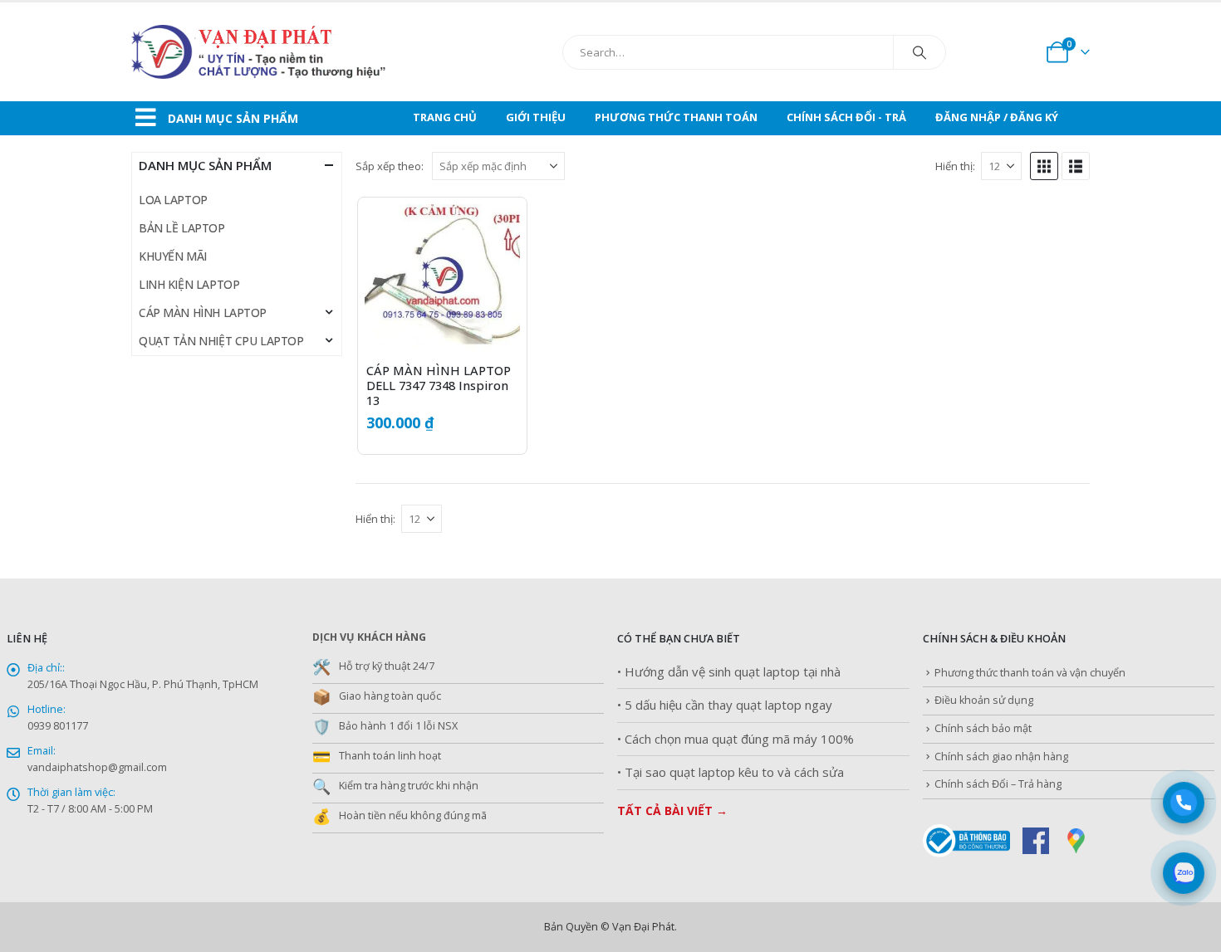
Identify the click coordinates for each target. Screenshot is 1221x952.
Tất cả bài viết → (672, 810)
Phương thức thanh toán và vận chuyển (1029, 673)
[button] (1044, 166)
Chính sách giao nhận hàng (1001, 756)
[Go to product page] (442, 281)
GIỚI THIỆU (536, 117)
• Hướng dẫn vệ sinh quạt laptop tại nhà (729, 672)
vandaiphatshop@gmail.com (97, 767)
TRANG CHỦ (445, 117)
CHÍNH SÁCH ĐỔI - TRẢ (846, 117)
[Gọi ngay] (1183, 802)
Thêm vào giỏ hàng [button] (493, 232)
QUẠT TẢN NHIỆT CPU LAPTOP (221, 341)
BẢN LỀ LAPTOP (182, 228)
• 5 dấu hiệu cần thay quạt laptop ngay (724, 705)
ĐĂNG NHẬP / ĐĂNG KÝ (996, 117)
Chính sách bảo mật (983, 728)
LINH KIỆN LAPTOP (189, 284)
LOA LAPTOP (173, 199)
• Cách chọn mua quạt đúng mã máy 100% (735, 739)
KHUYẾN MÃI (173, 256)
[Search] (919, 52)
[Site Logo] (297, 52)
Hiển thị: (955, 166)
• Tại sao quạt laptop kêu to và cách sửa (730, 772)
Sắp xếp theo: (390, 166)
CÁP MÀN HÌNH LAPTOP (203, 312)
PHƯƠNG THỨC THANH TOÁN (676, 117)
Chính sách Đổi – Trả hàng (998, 784)
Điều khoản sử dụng (983, 700)
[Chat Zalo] (1183, 873)
